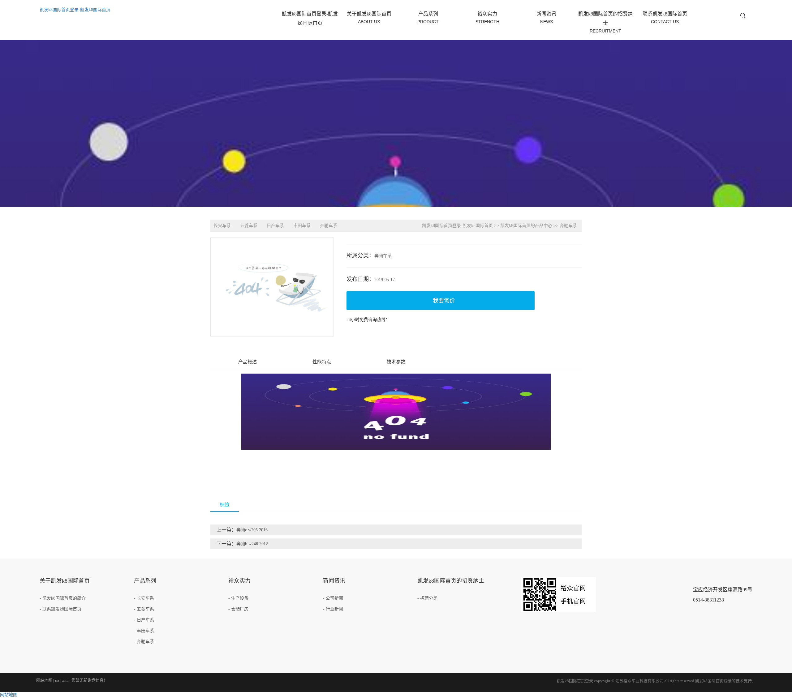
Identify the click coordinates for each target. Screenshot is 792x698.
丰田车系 (302, 225)
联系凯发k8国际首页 (665, 17)
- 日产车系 (144, 620)
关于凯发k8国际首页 (369, 17)
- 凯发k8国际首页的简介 (63, 598)
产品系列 (428, 17)
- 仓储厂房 (238, 609)
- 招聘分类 (427, 598)
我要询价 (444, 301)
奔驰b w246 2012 (252, 544)
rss (57, 680)
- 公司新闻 (333, 598)
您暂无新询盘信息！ (89, 680)
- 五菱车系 (144, 609)
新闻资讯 (546, 17)
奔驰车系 (328, 225)
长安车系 (222, 225)
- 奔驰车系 (144, 641)
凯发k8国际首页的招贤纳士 (605, 22)
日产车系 (275, 225)
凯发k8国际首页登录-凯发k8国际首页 (75, 9)
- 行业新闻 (333, 609)
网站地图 (44, 680)
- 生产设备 (238, 598)
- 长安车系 (144, 598)
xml (65, 680)
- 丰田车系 (144, 630)
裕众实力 (487, 17)
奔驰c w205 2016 (252, 530)
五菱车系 (248, 225)
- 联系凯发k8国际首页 (60, 609)
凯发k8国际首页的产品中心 (526, 225)
